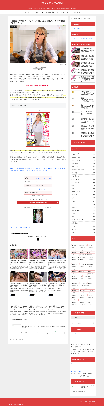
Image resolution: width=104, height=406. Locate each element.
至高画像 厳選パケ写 (23, 233)
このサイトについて (83, 401)
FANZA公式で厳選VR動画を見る (38, 202)
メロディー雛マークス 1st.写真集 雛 (20, 227)
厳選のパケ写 (13, 233)
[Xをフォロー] (38, 239)
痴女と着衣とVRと (79, 28)
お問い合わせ (92, 401)
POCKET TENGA (76, 371)
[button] (93, 323)
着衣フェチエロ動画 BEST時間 (83, 38)
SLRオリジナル (40, 189)
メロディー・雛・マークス (44, 178)
